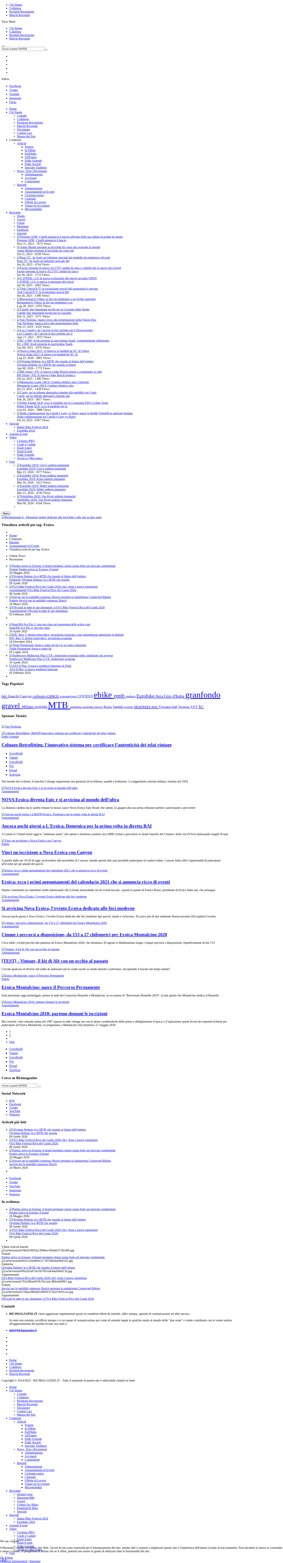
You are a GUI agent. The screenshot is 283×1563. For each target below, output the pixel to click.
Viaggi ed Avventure (37, 1484)
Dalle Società (33, 1442)
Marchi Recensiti (19, 15)
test (155, 706)
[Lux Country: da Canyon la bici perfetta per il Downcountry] (55, 330)
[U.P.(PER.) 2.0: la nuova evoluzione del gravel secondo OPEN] (57, 278)
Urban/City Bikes (27, 1504)
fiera (160, 696)
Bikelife (14, 542)
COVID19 (85, 696)
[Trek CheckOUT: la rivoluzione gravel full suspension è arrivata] (57, 288)
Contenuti (15, 1418)
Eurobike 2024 (26, 1522)
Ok (2, 1557)
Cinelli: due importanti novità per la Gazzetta (44, 313)
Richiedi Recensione (21, 11)
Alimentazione (33, 1466)
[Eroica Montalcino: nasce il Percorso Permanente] (33, 975)
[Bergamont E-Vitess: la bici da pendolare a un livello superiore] (56, 299)
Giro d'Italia (174, 696)
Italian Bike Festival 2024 (32, 1518)
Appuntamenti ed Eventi (24, 546)
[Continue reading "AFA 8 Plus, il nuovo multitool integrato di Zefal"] (40, 665)
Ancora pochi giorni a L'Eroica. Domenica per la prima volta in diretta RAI (77, 825)
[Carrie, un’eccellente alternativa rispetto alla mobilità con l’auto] (56, 392)
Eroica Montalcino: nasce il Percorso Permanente (51, 987)
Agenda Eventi (18, 1525)
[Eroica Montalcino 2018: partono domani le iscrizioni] (35, 1002)
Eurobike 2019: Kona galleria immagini (41, 479)
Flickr (12, 102)
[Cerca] (39, 1086)
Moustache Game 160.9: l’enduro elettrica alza (45, 385)
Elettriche (22, 229)
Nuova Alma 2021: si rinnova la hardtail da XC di (47, 354)
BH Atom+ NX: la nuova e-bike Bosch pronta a (46, 375)
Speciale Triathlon (36, 1445)
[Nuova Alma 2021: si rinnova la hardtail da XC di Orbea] (53, 351)
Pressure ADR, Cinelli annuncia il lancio (41, 240)
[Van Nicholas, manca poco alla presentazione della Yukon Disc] (56, 319)
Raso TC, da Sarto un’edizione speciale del (43, 261)
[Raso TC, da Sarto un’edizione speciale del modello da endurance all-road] (63, 257)
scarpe (129, 707)
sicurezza (143, 706)
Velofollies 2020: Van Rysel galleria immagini (44, 499)
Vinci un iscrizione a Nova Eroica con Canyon (47, 852)
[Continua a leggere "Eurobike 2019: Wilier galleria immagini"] (43, 486)
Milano (28, 706)
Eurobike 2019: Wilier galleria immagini (41, 489)
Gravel (21, 219)
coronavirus (68, 696)
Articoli (21, 1421)
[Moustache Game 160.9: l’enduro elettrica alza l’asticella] (53, 382)
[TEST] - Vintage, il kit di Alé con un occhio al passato (55, 960)
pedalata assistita (82, 707)
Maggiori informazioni (13, 1561)
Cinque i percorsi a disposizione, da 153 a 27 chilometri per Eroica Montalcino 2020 (84, 934)
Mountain (23, 226)
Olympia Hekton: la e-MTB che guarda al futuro (46, 364)
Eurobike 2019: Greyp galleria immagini (41, 468)
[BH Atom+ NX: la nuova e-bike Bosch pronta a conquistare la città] (59, 371)
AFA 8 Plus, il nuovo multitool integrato (33, 669)
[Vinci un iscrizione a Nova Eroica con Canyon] (31, 840)
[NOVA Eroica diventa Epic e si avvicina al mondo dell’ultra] (39, 788)
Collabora (15, 8)
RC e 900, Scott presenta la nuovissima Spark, (45, 344)
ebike (104, 694)
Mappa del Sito (26, 1414)
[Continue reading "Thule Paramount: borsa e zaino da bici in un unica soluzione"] (47, 645)
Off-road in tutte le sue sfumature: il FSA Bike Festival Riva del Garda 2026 (48, 1298)
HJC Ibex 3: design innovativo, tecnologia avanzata (40, 638)
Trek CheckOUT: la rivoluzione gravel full (43, 292)
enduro (131, 696)
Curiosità (30, 1477)
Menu (6, 513)
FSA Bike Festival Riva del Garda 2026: (52, 590)
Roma (108, 707)
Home (13, 535)
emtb (120, 696)
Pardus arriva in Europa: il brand (38, 569)
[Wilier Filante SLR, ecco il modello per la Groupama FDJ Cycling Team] (62, 402)
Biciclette (15, 1490)
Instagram (15, 98)
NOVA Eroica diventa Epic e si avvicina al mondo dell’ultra (60, 799)
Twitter (13, 90)
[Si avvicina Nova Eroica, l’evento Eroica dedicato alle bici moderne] (44, 896)
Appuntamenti (18, 590)
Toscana (165, 707)
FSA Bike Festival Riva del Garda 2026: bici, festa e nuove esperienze (44, 1278)
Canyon (26, 696)
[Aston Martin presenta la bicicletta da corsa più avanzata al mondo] (58, 247)
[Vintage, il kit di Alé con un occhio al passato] (30, 949)
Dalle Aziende (10, 736)
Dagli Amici (24, 1539)
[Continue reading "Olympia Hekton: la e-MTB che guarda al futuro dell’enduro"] (47, 576)
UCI (194, 707)
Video (13, 1529)
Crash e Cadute (26, 1535)
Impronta (34, 1561)
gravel (12, 706)
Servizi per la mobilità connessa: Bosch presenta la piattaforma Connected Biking (51, 1288)
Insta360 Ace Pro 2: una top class (29, 627)
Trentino (184, 707)
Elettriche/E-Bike (27, 1508)
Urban (21, 223)
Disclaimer (23, 1407)
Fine (12, 1042)
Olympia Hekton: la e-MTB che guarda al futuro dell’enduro (38, 1267)
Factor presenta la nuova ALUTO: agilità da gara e (48, 271)
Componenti (32, 1459)
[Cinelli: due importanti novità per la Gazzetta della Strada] (53, 309)
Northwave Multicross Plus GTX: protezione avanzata (42, 659)
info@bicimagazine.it (23, 1330)
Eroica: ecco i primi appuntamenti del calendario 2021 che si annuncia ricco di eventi (86, 881)
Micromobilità (33, 1487)
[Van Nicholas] (11, 726)
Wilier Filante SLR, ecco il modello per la (42, 406)
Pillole (5, 844)
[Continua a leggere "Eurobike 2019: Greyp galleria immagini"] (43, 465)
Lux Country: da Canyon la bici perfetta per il (44, 333)
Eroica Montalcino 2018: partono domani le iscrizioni (54, 1013)
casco (53, 696)
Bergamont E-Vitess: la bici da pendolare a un (45, 302)
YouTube (14, 1186)
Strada (21, 216)
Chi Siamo (15, 4)
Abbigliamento (11, 952)
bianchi (14, 696)
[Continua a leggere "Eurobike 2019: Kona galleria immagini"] (42, 475)
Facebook (15, 86)
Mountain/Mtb (25, 1497)
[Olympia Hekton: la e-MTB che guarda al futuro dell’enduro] (55, 361)
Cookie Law (24, 1411)
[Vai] (46, 49)
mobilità (41, 707)
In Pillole (30, 1428)
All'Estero (31, 1435)
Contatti (22, 1394)
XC (201, 707)
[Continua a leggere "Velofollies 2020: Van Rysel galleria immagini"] (46, 496)
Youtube (14, 94)
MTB (59, 705)
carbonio (40, 696)
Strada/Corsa (25, 1494)
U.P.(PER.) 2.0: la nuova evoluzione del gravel (45, 281)
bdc (5, 696)
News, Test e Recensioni (32, 1449)
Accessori (31, 1456)
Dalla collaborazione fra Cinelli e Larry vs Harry (46, 416)
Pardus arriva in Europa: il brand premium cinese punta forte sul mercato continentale (53, 1257)
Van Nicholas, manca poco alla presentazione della (47, 323)
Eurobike (146, 695)
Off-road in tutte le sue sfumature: (47, 611)
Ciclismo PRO (26, 1532)
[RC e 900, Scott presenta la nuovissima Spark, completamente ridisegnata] (63, 340)
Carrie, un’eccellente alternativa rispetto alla (43, 396)
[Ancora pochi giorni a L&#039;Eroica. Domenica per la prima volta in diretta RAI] (53, 814)
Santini (118, 707)
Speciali (22, 233)
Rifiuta (9, 1557)
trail (175, 707)
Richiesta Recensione (30, 1400)
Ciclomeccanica (34, 1473)
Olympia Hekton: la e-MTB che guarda (45, 579)
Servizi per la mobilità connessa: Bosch (42, 600)
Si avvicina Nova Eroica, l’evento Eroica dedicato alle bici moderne (68, 908)
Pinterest (14, 1194)
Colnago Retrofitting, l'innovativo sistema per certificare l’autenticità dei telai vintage (87, 744)
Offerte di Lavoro (35, 1480)
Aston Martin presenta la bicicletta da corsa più (45, 250)
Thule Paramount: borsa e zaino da (30, 648)
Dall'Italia (30, 1432)
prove (99, 707)
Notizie (13, 569)
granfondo (202, 694)
